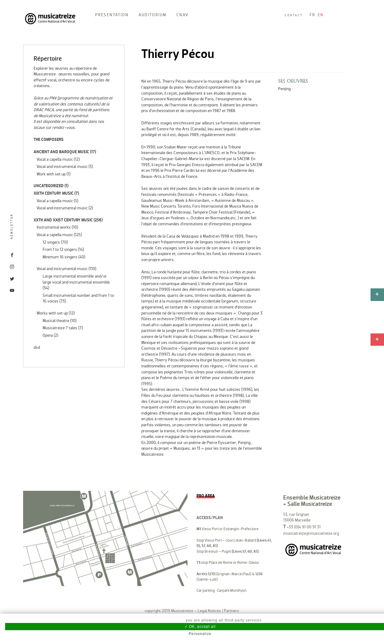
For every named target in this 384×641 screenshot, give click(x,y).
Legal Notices (209, 610)
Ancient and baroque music (61, 151)
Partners (231, 610)
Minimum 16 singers (60, 257)
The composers (49, 139)
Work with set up (51, 174)
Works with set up (52, 313)
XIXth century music (54, 193)
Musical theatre (56, 320)
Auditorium (152, 14)
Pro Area (205, 495)
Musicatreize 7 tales (60, 327)
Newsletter (12, 226)
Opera (48, 335)
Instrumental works (54, 227)
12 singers (51, 242)
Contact (294, 15)
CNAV (182, 14)
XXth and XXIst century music (63, 220)
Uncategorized (49, 185)
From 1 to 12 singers (60, 249)
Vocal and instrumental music (62, 166)
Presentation (112, 14)
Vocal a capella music (55, 159)
